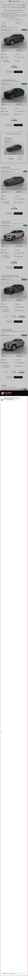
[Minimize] (26, 393)
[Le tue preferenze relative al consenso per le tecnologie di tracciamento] (1, 732)
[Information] (24, 393)
